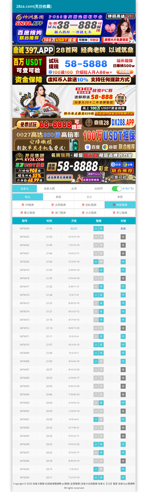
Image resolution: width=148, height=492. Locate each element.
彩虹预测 (91, 205)
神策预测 (121, 205)
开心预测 (121, 212)
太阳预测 (60, 205)
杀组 (58, 197)
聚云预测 (29, 212)
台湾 (74, 188)
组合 (27, 197)
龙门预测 (60, 212)
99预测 (29, 205)
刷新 (123, 228)
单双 (120, 197)
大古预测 (91, 212)
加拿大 (25, 188)
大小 (89, 197)
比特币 (99, 188)
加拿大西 (49, 188)
